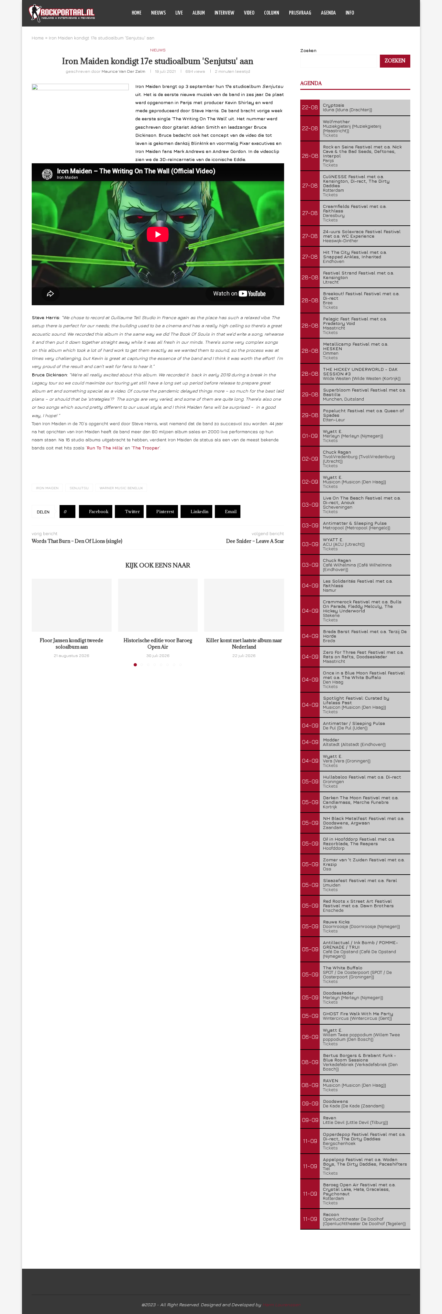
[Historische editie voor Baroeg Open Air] (158, 605)
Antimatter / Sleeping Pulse (354, 723)
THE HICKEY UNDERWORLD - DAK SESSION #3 (360, 371)
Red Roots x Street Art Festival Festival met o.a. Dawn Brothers (358, 903)
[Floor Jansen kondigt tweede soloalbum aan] (72, 605)
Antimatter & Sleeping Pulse (355, 523)
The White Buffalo (342, 967)
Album (199, 13)
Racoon (331, 1214)
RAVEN (330, 1080)
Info (350, 13)
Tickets (330, 135)
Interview (224, 13)
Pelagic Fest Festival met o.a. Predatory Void (355, 321)
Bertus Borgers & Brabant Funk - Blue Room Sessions (359, 1057)
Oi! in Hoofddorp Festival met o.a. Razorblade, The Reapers (359, 841)
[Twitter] (387, 13)
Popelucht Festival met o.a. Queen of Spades (363, 413)
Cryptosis (333, 105)
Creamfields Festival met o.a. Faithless (355, 208)
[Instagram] (393, 13)
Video (249, 13)
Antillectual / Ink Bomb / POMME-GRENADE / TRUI (360, 945)
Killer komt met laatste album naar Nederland (244, 643)
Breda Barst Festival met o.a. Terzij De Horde (365, 634)
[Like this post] (70, 511)
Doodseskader (338, 993)
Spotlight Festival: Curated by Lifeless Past (356, 700)
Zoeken (308, 50)
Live (179, 13)
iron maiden (47, 488)
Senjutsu (79, 488)
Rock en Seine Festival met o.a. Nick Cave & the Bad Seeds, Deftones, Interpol (362, 151)
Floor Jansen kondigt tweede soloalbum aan (71, 643)
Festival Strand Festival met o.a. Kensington (358, 275)
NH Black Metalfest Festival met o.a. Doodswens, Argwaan (363, 820)
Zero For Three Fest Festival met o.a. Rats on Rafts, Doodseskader (363, 654)
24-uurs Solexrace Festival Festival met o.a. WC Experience (362, 234)
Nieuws (158, 13)
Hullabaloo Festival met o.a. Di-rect (362, 777)
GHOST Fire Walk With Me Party (358, 1013)
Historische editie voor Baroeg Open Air (158, 643)
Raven (329, 1117)
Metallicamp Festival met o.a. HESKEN (355, 346)
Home (136, 13)
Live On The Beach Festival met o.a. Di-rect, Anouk (362, 500)
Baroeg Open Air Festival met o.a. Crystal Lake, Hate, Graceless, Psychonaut (359, 1189)
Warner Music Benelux (121, 488)
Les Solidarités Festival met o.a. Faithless (358, 583)
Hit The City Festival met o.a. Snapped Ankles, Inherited (355, 254)
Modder (331, 739)
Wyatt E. (332, 431)
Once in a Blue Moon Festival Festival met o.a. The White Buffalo (364, 675)
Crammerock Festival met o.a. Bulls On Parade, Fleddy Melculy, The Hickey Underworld (362, 606)
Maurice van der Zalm (123, 71)
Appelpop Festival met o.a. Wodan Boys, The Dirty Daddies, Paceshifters (365, 1162)
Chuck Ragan (337, 452)
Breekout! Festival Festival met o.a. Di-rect (361, 296)
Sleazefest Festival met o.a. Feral (360, 880)
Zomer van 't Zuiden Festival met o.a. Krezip (364, 862)
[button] (40, 622)
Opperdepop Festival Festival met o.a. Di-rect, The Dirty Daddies (364, 1136)
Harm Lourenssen (281, 1304)
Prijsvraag (300, 13)
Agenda (328, 13)
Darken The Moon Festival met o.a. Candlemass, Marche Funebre (361, 800)
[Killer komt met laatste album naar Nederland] (244, 605)
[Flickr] (400, 13)
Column (271, 13)
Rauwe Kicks (336, 921)
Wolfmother (336, 121)
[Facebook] (380, 13)
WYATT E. (333, 539)
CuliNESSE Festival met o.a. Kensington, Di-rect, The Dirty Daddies (356, 181)
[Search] (410, 13)
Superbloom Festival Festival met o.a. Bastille (364, 392)
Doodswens (335, 1101)
